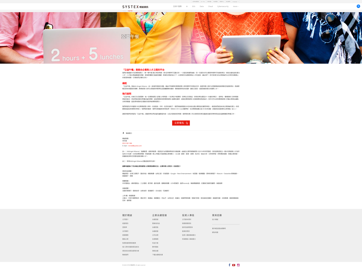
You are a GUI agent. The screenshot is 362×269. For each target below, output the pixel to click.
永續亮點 (155, 227)
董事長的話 (156, 223)
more (235, 6)
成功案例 (228, 1)
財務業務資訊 (186, 223)
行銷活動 (209, 1)
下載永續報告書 (157, 255)
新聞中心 (222, 1)
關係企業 (125, 239)
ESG (193, 6)
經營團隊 (125, 235)
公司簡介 (125, 219)
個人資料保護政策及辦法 (130, 247)
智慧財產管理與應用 (129, 243)
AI (187, 6)
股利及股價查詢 (187, 227)
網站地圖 (215, 232)
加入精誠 (215, 219)
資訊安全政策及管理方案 (130, 251)
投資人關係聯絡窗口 (189, 235)
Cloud (210, 6)
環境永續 (155, 251)
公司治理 (155, 235)
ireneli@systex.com (135, 146)
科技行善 (155, 243)
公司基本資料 (186, 219)
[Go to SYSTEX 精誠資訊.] (125, 11)
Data (202, 6)
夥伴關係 (155, 247)
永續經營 (155, 231)
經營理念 (125, 223)
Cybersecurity (223, 6)
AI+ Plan (203, 1)
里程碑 (124, 227)
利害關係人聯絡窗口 (189, 239)
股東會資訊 (186, 231)
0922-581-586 (127, 143)
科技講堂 (215, 1)
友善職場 (155, 239)
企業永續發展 (196, 1)
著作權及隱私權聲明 (219, 228)
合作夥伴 (125, 231)
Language (234, 1)
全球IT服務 (177, 6)
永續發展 (155, 219)
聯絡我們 (125, 255)
